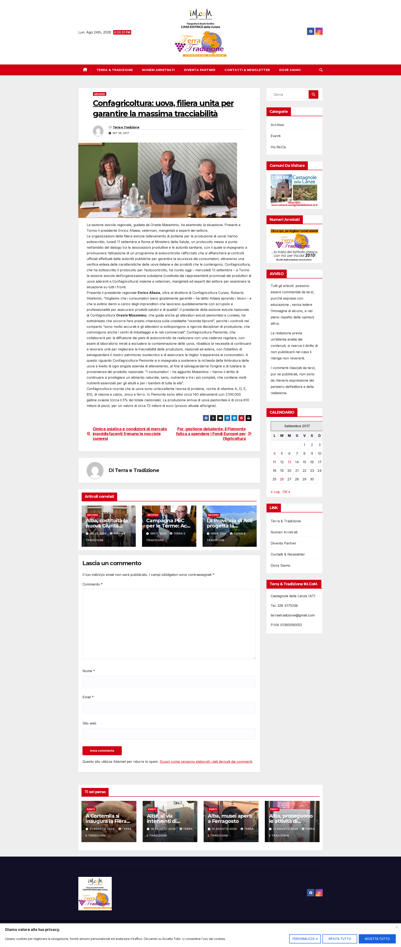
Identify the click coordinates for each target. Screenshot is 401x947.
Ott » (286, 492)
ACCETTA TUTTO (377, 939)
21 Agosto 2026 (102, 828)
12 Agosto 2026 (286, 828)
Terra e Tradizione (126, 127)
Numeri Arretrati (158, 70)
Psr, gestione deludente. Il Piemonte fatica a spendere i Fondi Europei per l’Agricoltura (211, 434)
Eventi (275, 136)
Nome (88, 671)
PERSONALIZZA (304, 939)
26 (282, 479)
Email (88, 697)
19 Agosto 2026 (164, 828)
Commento (92, 584)
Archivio (99, 94)
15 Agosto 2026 (225, 828)
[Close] (396, 926)
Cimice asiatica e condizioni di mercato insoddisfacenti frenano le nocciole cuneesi (130, 434)
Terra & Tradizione (114, 70)
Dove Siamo (290, 70)
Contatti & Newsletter (247, 70)
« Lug (275, 492)
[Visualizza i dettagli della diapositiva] (294, 190)
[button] (321, 70)
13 (289, 462)
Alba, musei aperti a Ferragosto (230, 818)
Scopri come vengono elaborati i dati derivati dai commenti (206, 761)
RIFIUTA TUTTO (340, 939)
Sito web (89, 723)
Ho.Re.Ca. (279, 147)
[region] (200, 935)
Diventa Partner (200, 70)
